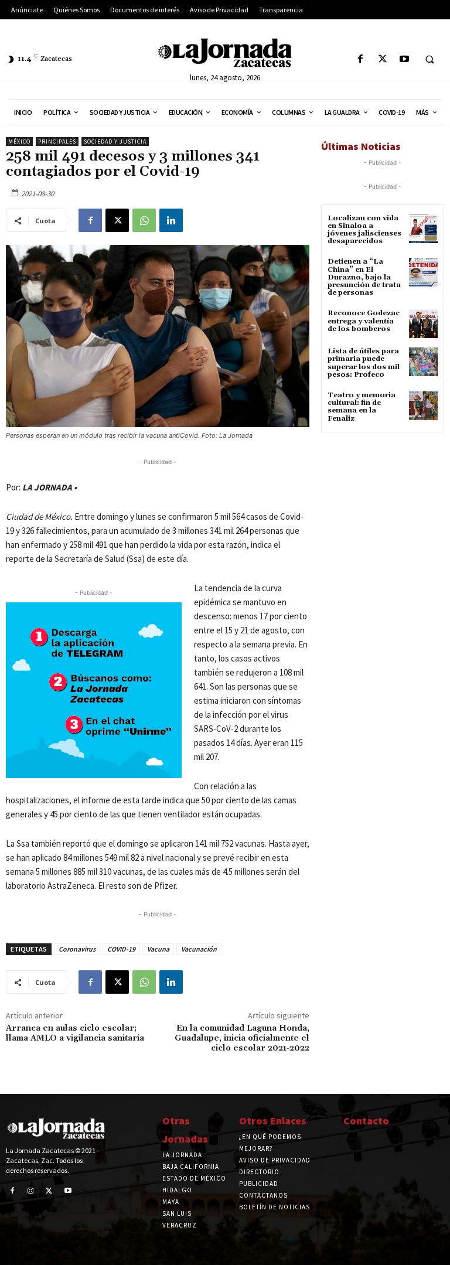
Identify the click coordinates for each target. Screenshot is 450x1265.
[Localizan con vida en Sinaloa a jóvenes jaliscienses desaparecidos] (423, 228)
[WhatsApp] (144, 220)
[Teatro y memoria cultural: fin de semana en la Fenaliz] (423, 405)
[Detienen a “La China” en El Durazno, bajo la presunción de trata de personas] (423, 272)
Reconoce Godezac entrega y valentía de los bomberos (364, 321)
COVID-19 (121, 949)
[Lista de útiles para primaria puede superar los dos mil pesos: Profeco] (423, 361)
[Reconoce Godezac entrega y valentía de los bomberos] (423, 323)
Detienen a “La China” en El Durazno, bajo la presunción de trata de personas (364, 277)
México (19, 141)
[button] (429, 59)
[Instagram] (31, 1191)
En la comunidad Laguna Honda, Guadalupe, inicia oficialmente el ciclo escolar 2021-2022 (242, 1038)
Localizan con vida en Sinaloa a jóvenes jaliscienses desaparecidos (364, 230)
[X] (382, 59)
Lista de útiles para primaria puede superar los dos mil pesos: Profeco (364, 363)
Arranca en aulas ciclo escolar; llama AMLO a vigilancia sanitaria (75, 1033)
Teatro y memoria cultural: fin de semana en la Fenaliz (362, 407)
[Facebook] (361, 59)
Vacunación (199, 949)
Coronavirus (77, 949)
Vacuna (158, 949)
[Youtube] (404, 59)
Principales (57, 141)
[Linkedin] (171, 220)
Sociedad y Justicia (115, 141)
